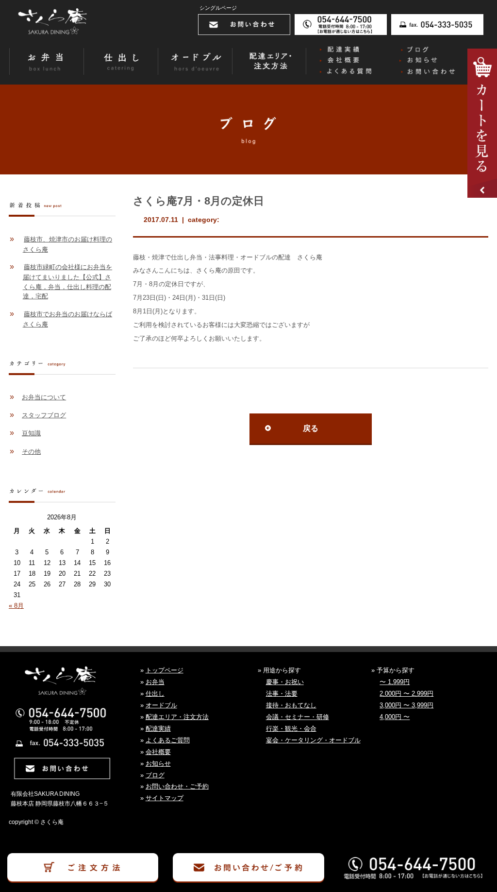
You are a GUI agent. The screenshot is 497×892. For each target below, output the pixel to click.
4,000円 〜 (395, 716)
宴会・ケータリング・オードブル (313, 740)
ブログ (155, 775)
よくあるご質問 (168, 740)
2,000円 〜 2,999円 (406, 693)
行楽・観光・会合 (291, 728)
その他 (31, 451)
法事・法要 (282, 693)
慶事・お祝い (285, 682)
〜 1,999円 (395, 682)
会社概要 (158, 751)
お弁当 (155, 682)
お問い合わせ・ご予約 (177, 786)
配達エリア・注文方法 (177, 716)
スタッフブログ (44, 415)
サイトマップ (164, 798)
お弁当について (44, 397)
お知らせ (158, 763)
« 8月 (16, 605)
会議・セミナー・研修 (297, 716)
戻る (310, 428)
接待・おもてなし (291, 705)
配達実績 (158, 728)
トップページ (164, 670)
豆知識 (31, 433)
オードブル (161, 705)
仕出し (155, 693)
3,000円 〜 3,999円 (406, 705)
